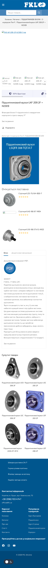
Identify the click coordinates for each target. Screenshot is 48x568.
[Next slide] (45, 81)
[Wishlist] (19, 128)
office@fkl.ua (7, 503)
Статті (4, 528)
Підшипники (33, 520)
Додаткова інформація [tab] (22, 253)
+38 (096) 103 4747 (11, 499)
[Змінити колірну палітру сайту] (9, 561)
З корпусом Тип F (17, 136)
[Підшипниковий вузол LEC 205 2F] (35, 368)
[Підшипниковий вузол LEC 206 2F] (13, 401)
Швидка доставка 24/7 (17, 462)
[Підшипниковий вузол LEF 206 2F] (35, 434)
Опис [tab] (6, 253)
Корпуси (31, 532)
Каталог (5, 520)
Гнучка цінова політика (17, 468)
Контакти (6, 532)
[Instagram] (8, 545)
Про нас (5, 524)
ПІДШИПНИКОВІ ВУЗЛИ (34, 136)
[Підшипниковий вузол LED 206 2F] (13, 368)
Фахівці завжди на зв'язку (19, 474)
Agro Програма (34, 516)
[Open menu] (3, 4)
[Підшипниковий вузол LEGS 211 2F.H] (13, 434)
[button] (7, 81)
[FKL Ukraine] (35, 4)
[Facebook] (3, 545)
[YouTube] (14, 545)
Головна (5, 516)
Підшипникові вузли (36, 528)
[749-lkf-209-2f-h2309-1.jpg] (24, 53)
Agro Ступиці (33, 524)
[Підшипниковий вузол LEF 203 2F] (35, 401)
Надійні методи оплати (17, 480)
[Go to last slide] (3, 81)
